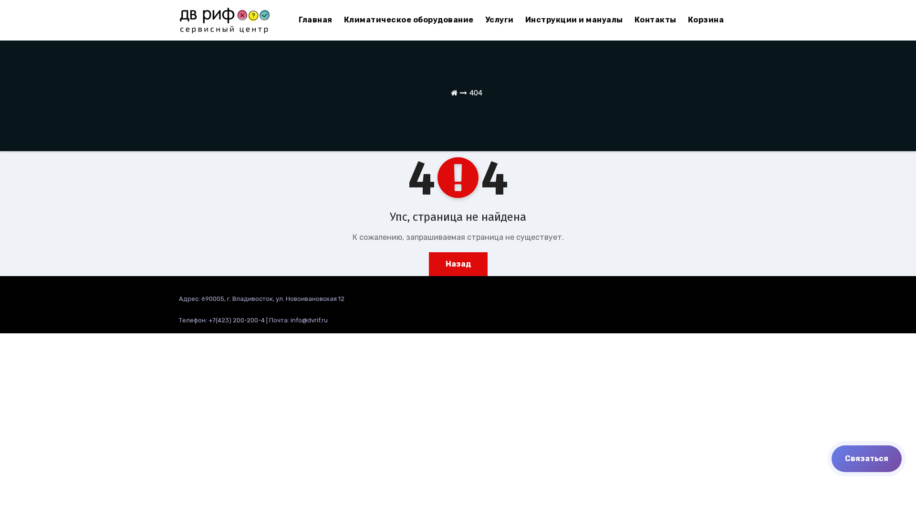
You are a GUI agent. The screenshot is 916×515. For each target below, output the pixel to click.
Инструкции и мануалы (574, 19)
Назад (458, 263)
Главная (316, 19)
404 (475, 93)
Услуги (499, 19)
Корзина (706, 19)
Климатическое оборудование (409, 19)
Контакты (656, 19)
